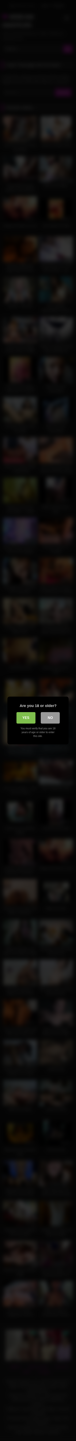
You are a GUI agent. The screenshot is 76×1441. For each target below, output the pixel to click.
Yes (25, 718)
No (50, 718)
